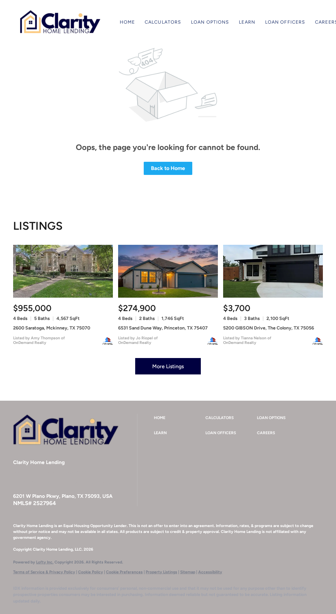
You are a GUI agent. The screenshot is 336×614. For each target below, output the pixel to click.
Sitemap (187, 572)
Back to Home (168, 168)
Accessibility (210, 572)
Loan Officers (285, 22)
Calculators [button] (163, 22)
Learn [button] (247, 22)
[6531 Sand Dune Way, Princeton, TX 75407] (168, 271)
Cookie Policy (90, 572)
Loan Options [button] (210, 22)
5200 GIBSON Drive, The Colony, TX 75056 (268, 328)
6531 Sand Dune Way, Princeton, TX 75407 (163, 328)
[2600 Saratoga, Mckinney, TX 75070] (63, 271)
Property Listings (161, 572)
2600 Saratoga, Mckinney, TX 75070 (51, 328)
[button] (60, 22)
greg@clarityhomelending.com (90, 482)
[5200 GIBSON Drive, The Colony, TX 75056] (273, 271)
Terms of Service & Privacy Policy (44, 572)
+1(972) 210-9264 (32, 482)
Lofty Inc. (44, 562)
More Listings (168, 366)
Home (127, 22)
